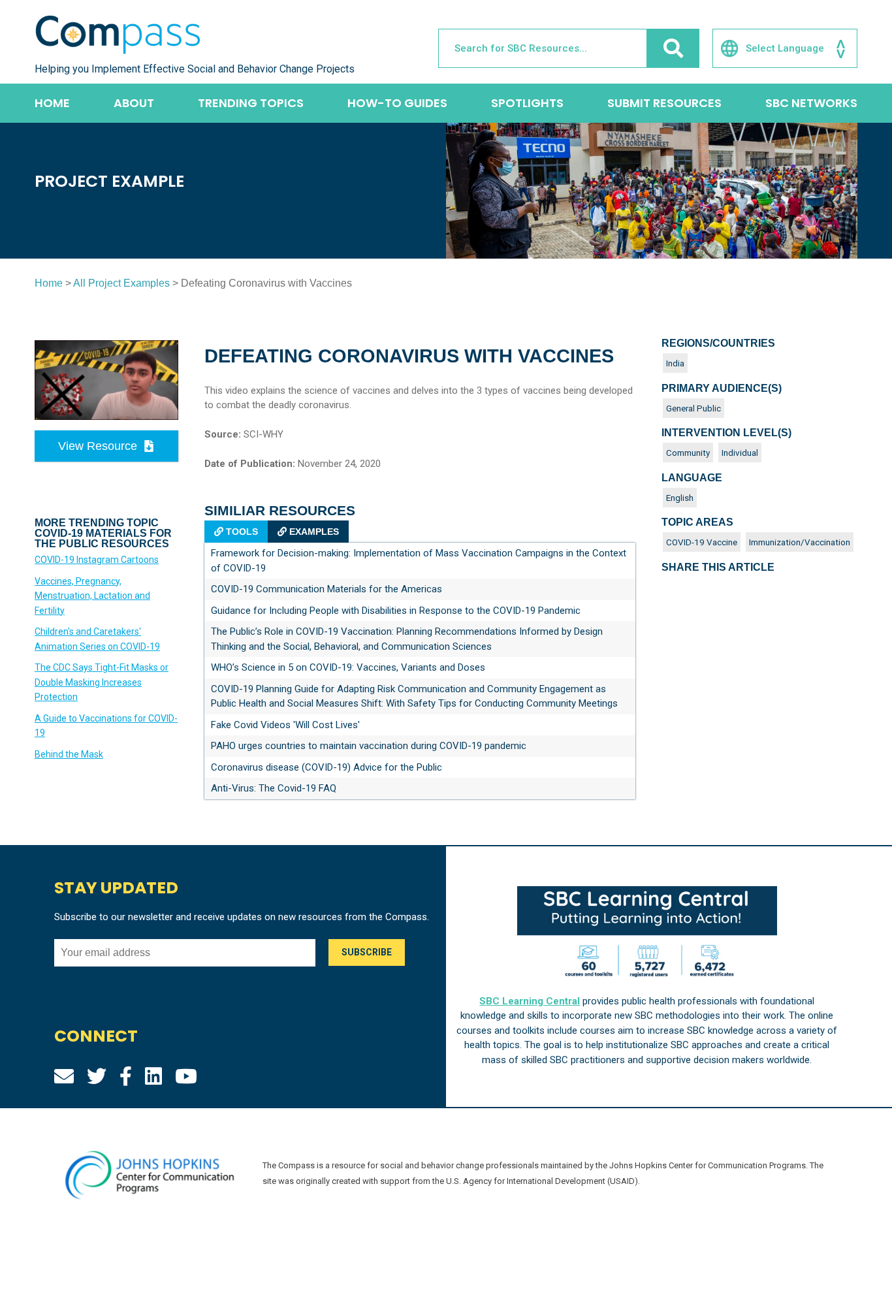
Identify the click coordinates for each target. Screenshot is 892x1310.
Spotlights (527, 103)
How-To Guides (397, 103)
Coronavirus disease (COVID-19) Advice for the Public (326, 767)
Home (52, 103)
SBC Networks (811, 103)
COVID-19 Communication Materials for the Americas (326, 589)
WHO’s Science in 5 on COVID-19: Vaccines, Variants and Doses (348, 667)
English (679, 497)
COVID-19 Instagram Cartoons (97, 559)
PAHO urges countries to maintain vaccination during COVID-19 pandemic (368, 746)
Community (688, 452)
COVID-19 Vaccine (701, 542)
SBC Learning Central (529, 1001)
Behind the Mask (69, 754)
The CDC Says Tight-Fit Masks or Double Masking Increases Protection (101, 682)
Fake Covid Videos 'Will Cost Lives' (285, 725)
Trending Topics (251, 103)
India (675, 363)
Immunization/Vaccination (799, 542)
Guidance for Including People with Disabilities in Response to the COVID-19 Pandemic (396, 610)
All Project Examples (121, 283)
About (134, 103)
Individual (740, 452)
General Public (693, 408)
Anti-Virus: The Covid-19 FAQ (273, 788)
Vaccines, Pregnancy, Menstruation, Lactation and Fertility (92, 596)
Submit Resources (664, 103)
